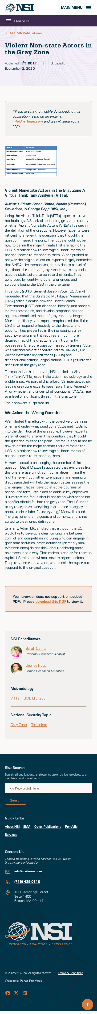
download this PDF (51, 601)
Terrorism (39, 724)
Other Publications (47, 826)
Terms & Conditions (70, 973)
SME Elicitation (36, 698)
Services (11, 834)
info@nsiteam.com (28, 121)
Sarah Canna (36, 648)
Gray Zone (19, 724)
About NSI (12, 826)
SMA (27, 826)
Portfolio (71, 826)
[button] (76, 7)
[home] (19, 8)
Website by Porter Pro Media (23, 980)
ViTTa (15, 698)
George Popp (36, 665)
